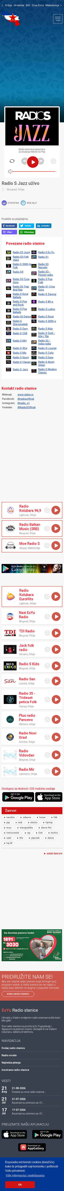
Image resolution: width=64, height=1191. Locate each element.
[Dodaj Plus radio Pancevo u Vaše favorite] (47, 719)
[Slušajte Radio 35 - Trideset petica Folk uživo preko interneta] (56, 699)
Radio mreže (9, 1055)
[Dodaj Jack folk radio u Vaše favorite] (47, 649)
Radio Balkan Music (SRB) (29, 526)
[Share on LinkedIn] (44, 227)
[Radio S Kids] (10, 666)
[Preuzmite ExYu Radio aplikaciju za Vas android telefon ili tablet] (18, 797)
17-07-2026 (18, 1109)
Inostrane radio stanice (15, 1069)
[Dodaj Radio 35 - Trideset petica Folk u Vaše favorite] (47, 699)
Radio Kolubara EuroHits (26, 594)
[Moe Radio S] (10, 545)
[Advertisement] (32, 66)
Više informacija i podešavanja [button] (25, 1175)
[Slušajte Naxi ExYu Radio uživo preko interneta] (56, 616)
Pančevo (23, 724)
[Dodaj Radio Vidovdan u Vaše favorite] (47, 755)
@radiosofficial (26, 398)
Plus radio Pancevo (27, 717)
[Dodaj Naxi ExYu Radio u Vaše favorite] (47, 616)
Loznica (23, 683)
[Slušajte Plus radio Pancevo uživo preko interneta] (56, 719)
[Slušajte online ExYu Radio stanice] (11, 18)
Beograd (12, 189)
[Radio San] (10, 681)
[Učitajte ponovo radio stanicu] (12, 161)
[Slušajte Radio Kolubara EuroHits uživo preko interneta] (55, 596)
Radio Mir (26, 769)
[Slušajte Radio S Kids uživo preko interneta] (56, 665)
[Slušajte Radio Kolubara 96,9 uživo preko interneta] (55, 510)
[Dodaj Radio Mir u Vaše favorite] (47, 771)
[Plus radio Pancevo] (10, 719)
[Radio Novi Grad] (10, 737)
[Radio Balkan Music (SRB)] (10, 528)
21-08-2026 (18, 1088)
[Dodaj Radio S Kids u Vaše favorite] (47, 665)
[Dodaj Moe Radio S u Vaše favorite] (47, 545)
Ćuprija (22, 706)
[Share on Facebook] (10, 227)
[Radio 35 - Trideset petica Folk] (10, 699)
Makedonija (52, 5)
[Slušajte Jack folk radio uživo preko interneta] (56, 649)
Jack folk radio (26, 647)
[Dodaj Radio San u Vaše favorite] (47, 680)
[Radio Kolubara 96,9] (10, 510)
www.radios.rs (25, 394)
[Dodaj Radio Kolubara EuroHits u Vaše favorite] (47, 596)
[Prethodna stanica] (24, 161)
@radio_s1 (24, 403)
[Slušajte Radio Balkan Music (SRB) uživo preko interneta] (55, 528)
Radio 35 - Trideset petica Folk (28, 697)
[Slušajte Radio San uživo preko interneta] (56, 681)
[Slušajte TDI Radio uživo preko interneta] (56, 633)
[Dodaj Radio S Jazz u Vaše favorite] (53, 161)
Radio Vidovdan (26, 753)
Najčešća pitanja (11, 1062)
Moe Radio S (29, 543)
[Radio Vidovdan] (10, 755)
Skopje (23, 548)
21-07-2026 (18, 1099)
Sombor (23, 741)
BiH (28, 5)
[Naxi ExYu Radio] (10, 616)
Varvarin (23, 654)
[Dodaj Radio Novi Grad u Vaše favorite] (47, 737)
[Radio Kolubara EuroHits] (10, 596)
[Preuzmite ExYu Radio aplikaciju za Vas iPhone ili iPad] (48, 797)
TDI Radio (27, 631)
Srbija (8, 5)
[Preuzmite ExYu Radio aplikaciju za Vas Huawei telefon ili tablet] (32, 1147)
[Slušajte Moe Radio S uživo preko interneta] (55, 545)
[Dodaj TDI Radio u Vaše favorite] (47, 633)
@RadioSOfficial (27, 407)
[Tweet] (27, 227)
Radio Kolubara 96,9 (30, 508)
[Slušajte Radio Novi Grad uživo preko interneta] (56, 737)
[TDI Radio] (10, 633)
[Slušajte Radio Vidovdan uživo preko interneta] (56, 754)
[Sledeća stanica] (40, 161)
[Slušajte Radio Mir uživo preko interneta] (56, 771)
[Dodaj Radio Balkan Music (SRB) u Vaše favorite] (47, 528)
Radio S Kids (29, 664)
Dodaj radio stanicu (18, 994)
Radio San (27, 679)
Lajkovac (24, 515)
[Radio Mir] (10, 771)
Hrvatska (19, 5)
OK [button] (20, 1184)
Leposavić (24, 773)
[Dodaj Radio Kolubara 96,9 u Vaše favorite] (47, 510)
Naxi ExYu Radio (27, 615)
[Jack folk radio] (10, 649)
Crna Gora (38, 5)
